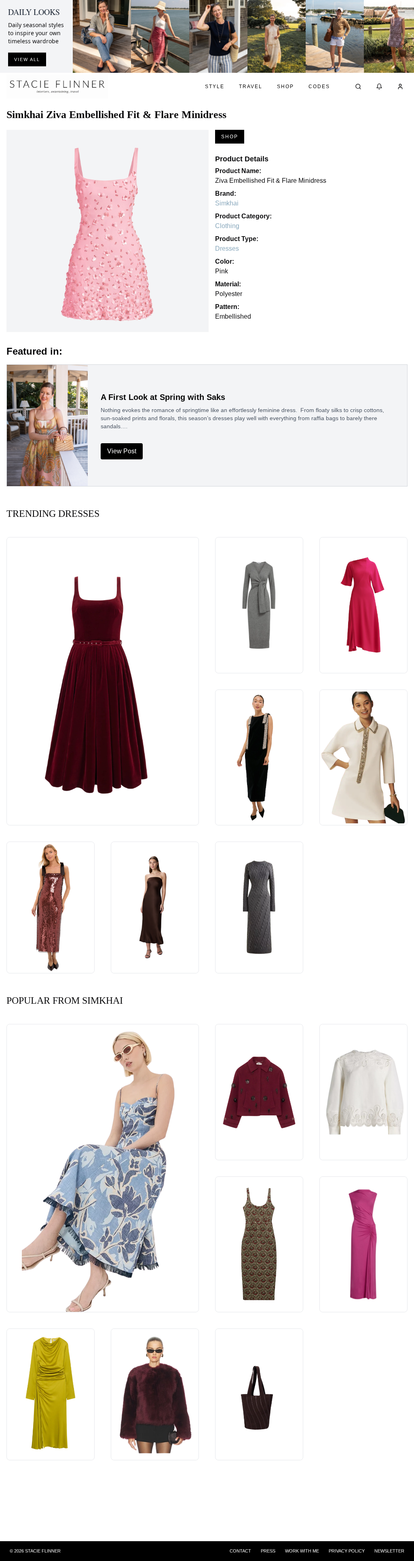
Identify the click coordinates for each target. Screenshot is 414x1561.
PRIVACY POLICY (347, 1550)
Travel (250, 86)
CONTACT (240, 1550)
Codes (319, 86)
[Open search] (358, 86)
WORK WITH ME (302, 1550)
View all (27, 59)
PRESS (268, 1550)
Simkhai (227, 203)
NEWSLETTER (389, 1550)
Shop (285, 86)
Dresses (227, 248)
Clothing (227, 225)
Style (214, 86)
